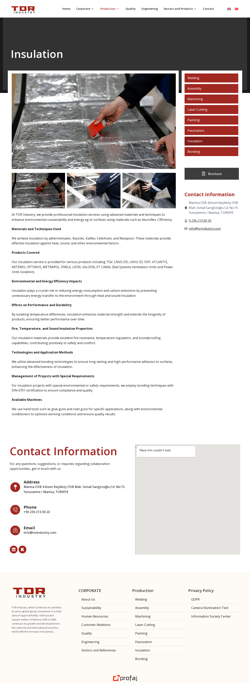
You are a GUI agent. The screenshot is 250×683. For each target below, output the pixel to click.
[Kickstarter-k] (22, 549)
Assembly (194, 88)
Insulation (195, 141)
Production (107, 9)
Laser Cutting (197, 109)
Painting (194, 120)
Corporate (83, 9)
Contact (208, 9)
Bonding (194, 151)
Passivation (196, 130)
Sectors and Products (178, 9)
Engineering (150, 9)
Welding (193, 78)
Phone (30, 507)
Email (29, 527)
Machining (195, 99)
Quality (131, 9)
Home (66, 9)
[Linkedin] (14, 549)
